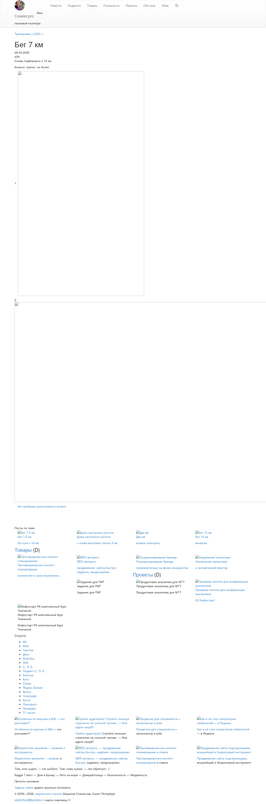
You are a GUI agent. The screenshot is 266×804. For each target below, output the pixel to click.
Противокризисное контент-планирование (155, 760)
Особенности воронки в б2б (34, 729)
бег (20, 506)
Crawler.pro (24, 16)
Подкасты (74, 5)
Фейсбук (28, 658)
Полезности (111, 5)
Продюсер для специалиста (155, 729)
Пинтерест (30, 704)
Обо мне (149, 5)
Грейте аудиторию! (88, 733)
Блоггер (28, 675)
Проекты (131, 5)
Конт (26, 679)
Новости (56, 5)
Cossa (27, 683)
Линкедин (29, 708)
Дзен (26, 654)
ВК (24, 642)
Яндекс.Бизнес (33, 687)
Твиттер (28, 650)
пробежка (29, 506)
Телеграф (29, 696)
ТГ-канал (29, 712)
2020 (37, 34)
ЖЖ (25, 662)
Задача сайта (24, 787)
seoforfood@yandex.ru (30, 800)
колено (61, 506)
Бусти (27, 700)
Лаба (165, 5)
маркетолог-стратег (48, 794)
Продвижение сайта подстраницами (221, 758)
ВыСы (27, 692)
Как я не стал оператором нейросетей (223, 729)
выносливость (46, 506)
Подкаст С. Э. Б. (34, 671)
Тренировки (23, 34)
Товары (92, 5)
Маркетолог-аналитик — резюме (37, 758)
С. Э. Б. (28, 667)
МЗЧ (26, 646)
